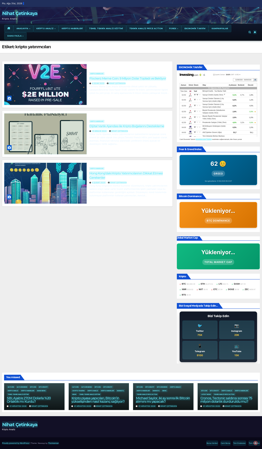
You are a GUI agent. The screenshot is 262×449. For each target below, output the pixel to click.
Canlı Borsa (225, 443)
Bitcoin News (162, 387)
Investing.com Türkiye (204, 139)
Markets (120, 390)
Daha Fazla (14, 36)
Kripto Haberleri (72, 28)
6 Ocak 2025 (98, 83)
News (74, 394)
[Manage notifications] (255, 443)
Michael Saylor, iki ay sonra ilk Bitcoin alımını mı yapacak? (163, 399)
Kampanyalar (220, 28)
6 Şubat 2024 (99, 183)
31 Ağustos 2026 (18, 406)
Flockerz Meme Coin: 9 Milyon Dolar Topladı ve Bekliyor (128, 78)
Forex (173, 28)
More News (41, 390)
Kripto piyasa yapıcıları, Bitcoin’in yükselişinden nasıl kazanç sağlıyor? (98, 399)
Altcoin (11, 387)
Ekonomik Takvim (195, 28)
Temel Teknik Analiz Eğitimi (106, 28)
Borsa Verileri (212, 443)
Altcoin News (22, 387)
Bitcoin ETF (43, 387)
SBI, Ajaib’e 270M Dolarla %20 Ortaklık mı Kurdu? (29, 399)
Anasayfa (23, 28)
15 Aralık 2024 (99, 131)
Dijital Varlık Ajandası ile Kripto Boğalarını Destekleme (127, 126)
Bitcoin (33, 387)
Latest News (206, 394)
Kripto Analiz (45, 28)
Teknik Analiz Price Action (146, 28)
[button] (249, 32)
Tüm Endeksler (239, 443)
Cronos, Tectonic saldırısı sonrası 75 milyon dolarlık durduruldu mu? (226, 399)
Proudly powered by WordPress (16, 443)
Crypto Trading (78, 390)
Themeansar (53, 443)
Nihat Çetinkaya (20, 13)
